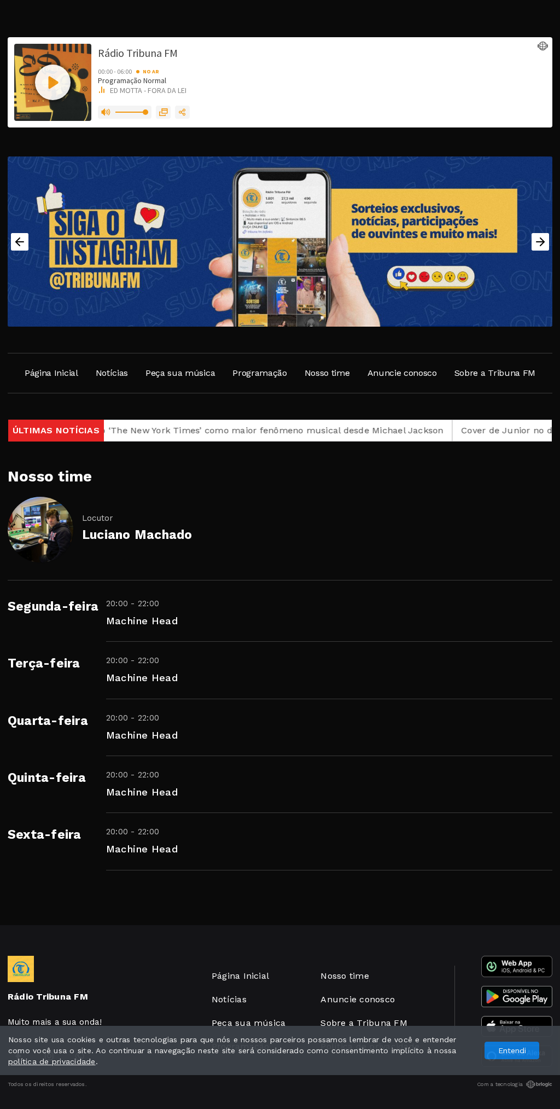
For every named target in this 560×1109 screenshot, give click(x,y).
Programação (259, 373)
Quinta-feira (47, 777)
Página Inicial (51, 373)
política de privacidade (52, 1061)
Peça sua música (180, 373)
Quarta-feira (48, 720)
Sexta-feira (44, 834)
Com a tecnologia (500, 1084)
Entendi (512, 1050)
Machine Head (142, 620)
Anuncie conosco (402, 373)
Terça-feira (44, 663)
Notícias (112, 373)
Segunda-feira (53, 606)
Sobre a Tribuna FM (494, 373)
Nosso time (327, 373)
